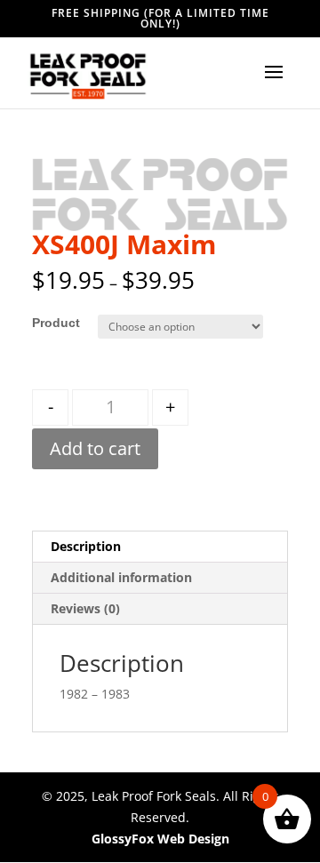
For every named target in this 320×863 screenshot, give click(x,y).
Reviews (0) (85, 608)
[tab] (160, 547)
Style (47, 323)
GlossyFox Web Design (160, 838)
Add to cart (95, 448)
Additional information (121, 577)
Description (86, 546)
